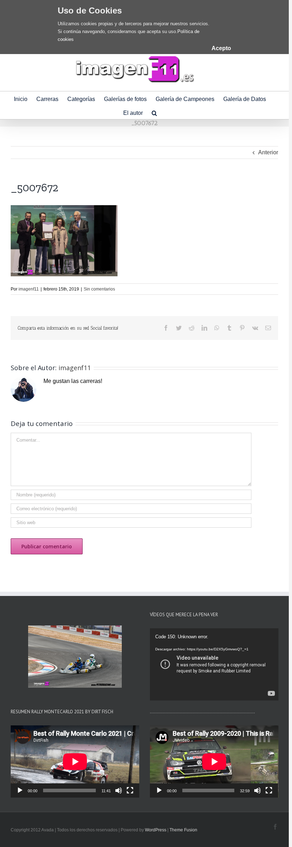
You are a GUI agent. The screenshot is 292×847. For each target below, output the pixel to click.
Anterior (268, 152)
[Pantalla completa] (130, 790)
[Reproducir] (20, 790)
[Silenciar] (118, 790)
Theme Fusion (183, 829)
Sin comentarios (99, 289)
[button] (154, 112)
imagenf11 (29, 289)
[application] (214, 664)
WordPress (155, 829)
